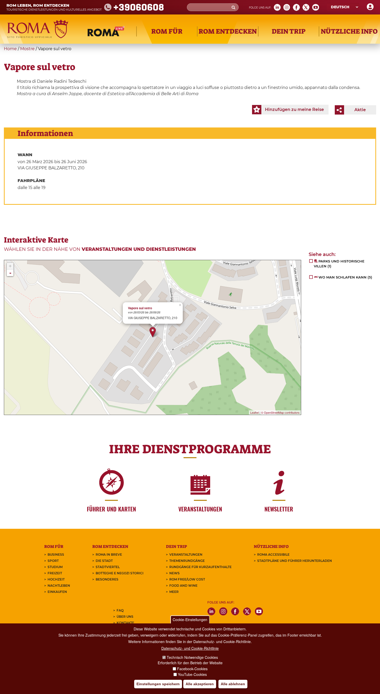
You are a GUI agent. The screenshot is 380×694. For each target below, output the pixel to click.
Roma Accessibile (273, 554)
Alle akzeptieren (200, 684)
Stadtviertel (108, 567)
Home (10, 48)
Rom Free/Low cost (187, 579)
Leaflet (254, 412)
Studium (55, 567)
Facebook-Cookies (192, 668)
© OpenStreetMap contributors (280, 412)
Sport (53, 561)
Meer (174, 592)
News (174, 573)
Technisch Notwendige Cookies (192, 657)
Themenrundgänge (187, 561)
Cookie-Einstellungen (190, 619)
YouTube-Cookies (192, 674)
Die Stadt (104, 561)
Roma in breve (109, 554)
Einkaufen (57, 592)
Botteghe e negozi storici (119, 573)
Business (56, 554)
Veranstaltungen (185, 554)
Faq (120, 610)
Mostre (27, 48)
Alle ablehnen (233, 684)
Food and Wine (183, 585)
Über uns (125, 616)
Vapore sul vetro (140, 308)
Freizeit (55, 573)
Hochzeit (56, 579)
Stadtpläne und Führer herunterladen (294, 561)
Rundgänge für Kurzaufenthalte (200, 567)
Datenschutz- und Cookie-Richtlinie (190, 648)
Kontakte (125, 623)
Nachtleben (59, 585)
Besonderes (107, 579)
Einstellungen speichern (158, 684)
